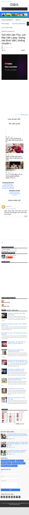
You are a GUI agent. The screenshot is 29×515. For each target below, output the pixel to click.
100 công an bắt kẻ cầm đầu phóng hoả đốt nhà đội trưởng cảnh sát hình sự (17, 435)
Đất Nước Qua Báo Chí (8, 31)
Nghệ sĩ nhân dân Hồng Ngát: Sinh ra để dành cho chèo (14, 158)
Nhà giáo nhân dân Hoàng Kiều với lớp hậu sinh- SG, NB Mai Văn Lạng (17, 361)
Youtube (11, 4)
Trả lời (26, 216)
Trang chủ (4, 1)
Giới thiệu (9, 1)
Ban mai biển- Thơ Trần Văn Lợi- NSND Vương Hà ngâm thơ (17, 342)
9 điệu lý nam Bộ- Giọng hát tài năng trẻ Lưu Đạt (14, 193)
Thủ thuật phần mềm (22, 503)
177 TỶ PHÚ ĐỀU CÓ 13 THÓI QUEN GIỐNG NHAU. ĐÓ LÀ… (14, 176)
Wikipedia (17, 4)
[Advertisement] (13, 98)
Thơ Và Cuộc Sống (7, 27)
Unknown (8, 206)
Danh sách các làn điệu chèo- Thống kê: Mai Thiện (16, 350)
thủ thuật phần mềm (16, 504)
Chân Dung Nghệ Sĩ (7, 19)
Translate (14, 251)
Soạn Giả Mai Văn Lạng (12, 503)
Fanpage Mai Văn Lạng (14, 4)
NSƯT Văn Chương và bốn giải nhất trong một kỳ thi (14, 140)
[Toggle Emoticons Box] (2, 242)
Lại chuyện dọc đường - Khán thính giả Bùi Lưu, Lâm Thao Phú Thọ (16, 451)
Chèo (4, 47)
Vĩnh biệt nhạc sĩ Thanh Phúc (16, 388)
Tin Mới (10, 47)
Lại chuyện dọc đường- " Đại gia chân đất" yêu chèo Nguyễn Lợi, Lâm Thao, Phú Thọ (17, 444)
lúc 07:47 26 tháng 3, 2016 (11, 208)
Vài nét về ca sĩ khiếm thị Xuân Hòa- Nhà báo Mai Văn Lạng (16, 370)
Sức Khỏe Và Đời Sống (18, 23)
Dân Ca (18, 19)
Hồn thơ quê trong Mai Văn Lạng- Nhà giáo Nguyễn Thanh (17, 379)
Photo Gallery (5, 23)
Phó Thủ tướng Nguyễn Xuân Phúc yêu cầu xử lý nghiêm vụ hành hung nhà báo (8, 186)
